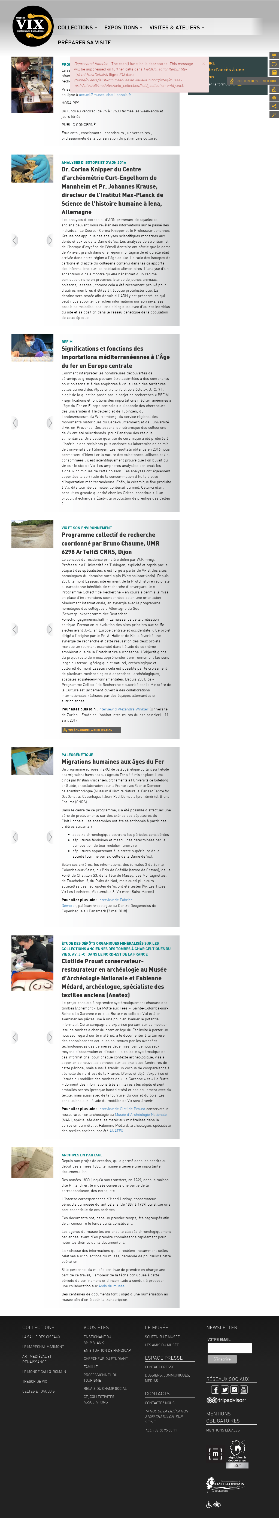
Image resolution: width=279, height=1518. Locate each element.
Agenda (274, 72)
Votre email (219, 1339)
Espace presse (274, 89)
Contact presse (159, 1367)
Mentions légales (223, 1430)
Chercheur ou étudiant (106, 1358)
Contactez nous (160, 1403)
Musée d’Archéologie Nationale (141, 1114)
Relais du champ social (105, 1388)
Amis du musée (112, 1285)
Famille (91, 1367)
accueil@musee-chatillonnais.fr (105, 94)
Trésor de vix (34, 1381)
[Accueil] (33, 26)
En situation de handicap (107, 1350)
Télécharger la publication (90, 730)
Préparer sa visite (84, 42)
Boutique (274, 97)
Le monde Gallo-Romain (44, 1371)
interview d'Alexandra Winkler (123, 709)
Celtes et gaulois (38, 1391)
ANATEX (116, 1130)
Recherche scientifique (256, 81)
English (274, 55)
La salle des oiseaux (41, 1337)
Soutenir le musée (162, 1337)
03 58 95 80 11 (166, 1430)
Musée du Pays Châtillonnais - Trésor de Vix (54, 12)
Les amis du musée (162, 1345)
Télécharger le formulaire (213, 84)
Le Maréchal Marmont (43, 1346)
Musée (274, 64)
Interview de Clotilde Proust (121, 1108)
